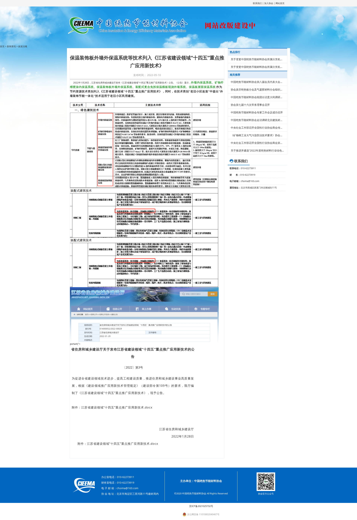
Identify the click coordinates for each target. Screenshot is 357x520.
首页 (2, 46)
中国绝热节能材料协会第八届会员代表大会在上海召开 (257, 82)
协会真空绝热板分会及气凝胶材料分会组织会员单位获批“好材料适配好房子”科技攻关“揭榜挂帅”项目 (257, 89)
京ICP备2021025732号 (201, 506)
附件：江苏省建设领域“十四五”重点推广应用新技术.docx (118, 444)
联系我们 (257, 3)
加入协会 (268, 3)
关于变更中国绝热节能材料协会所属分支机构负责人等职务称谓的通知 (257, 59)
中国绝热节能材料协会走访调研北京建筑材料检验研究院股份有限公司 (257, 120)
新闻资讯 (11, 46)
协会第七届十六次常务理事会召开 (250, 104)
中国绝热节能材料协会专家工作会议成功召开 (257, 112)
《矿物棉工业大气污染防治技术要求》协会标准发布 (257, 135)
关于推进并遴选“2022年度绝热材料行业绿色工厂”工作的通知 (257, 150)
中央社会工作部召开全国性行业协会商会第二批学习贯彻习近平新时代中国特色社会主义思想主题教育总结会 (257, 143)
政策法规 (22, 46)
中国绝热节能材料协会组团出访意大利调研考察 (257, 97)
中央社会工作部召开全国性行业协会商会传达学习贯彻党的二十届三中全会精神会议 (257, 127)
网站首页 (280, 3)
